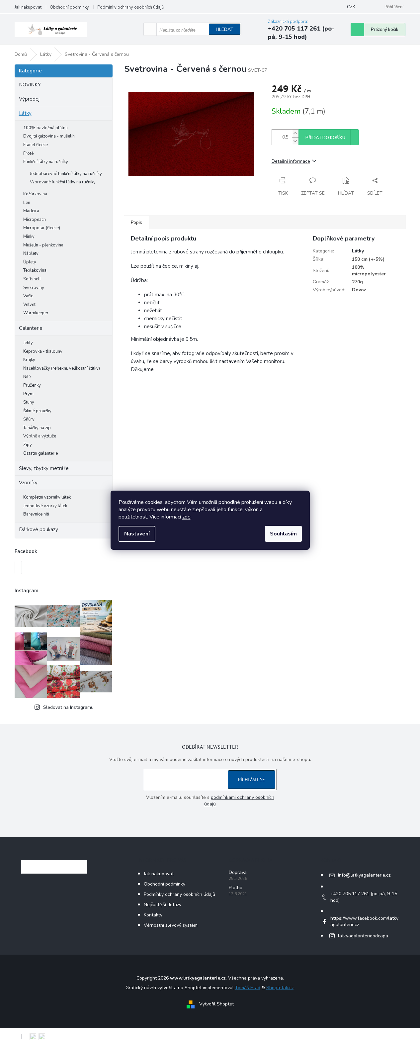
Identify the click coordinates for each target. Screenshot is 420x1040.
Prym (28, 394)
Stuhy (28, 402)
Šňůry (29, 419)
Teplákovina (34, 270)
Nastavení (137, 533)
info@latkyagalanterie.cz (364, 875)
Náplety (31, 253)
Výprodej (29, 99)
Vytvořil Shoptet (216, 1004)
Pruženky (32, 385)
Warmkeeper (35, 313)
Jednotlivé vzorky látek (45, 506)
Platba (235, 888)
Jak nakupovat (28, 7)
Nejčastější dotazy (162, 904)
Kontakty (153, 915)
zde (186, 516)
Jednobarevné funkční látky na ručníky (66, 174)
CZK (351, 7)
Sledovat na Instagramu (68, 707)
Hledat (224, 29)
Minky (29, 236)
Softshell (32, 279)
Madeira (31, 211)
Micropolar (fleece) (41, 228)
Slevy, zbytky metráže (44, 468)
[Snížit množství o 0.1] (295, 141)
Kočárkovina (35, 194)
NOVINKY (30, 84)
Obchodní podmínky (69, 7)
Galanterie (30, 328)
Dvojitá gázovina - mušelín (49, 136)
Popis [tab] (136, 222)
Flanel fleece (35, 145)
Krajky (29, 360)
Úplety (29, 262)
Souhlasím (283, 533)
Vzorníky (28, 482)
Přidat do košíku (325, 138)
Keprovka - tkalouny (42, 351)
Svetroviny (33, 288)
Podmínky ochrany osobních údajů (130, 7)
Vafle (28, 296)
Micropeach (34, 220)
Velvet (29, 305)
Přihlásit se (251, 780)
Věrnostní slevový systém (171, 925)
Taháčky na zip (37, 428)
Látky (25, 113)
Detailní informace (291, 161)
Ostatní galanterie (40, 453)
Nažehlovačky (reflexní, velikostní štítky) (61, 368)
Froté (28, 153)
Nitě (27, 377)
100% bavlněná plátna (45, 128)
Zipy (27, 445)
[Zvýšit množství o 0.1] (295, 133)
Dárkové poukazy (38, 529)
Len (26, 203)
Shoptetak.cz (280, 988)
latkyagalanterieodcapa (363, 936)
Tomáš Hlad (247, 988)
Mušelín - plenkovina (43, 245)
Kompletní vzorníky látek (47, 497)
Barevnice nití (36, 514)
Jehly (28, 343)
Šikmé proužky (37, 411)
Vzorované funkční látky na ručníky (63, 182)
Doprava (238, 872)
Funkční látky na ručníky (45, 162)
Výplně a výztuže (39, 436)
